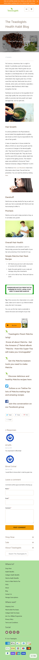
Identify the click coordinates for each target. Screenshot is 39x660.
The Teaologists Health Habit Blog (17, 24)
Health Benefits (9, 572)
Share (18, 415)
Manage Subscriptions (11, 597)
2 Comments (8, 57)
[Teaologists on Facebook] (10, 632)
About (7, 588)
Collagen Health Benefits (12, 575)
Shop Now (8, 568)
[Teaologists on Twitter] (6, 632)
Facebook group (16, 407)
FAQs (6, 584)
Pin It (27, 415)
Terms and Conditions (11, 622)
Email (10, 420)
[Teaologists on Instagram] (14, 632)
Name (7, 489)
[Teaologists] (12, 12)
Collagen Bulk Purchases (12, 613)
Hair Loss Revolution (20, 168)
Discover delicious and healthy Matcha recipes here (18, 378)
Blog (6, 591)
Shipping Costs (9, 606)
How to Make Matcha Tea (12, 581)
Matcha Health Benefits (12, 578)
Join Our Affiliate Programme (13, 616)
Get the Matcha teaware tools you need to (18, 362)
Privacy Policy (9, 619)
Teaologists (13, 639)
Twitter (24, 388)
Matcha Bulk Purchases (12, 610)
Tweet (10, 415)
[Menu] (26, 9)
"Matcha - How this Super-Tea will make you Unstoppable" (19, 350)
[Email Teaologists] (17, 632)
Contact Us (8, 594)
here (6, 175)
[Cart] (31, 9)
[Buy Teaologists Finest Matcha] (16, 328)
